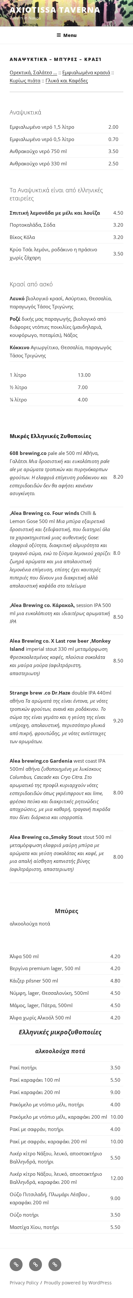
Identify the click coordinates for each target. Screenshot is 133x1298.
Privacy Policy (24, 1283)
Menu (70, 35)
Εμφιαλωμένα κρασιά (86, 72)
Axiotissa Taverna (55, 9)
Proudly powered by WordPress (78, 1283)
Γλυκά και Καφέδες (67, 80)
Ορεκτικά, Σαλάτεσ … (33, 72)
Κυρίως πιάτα (25, 80)
